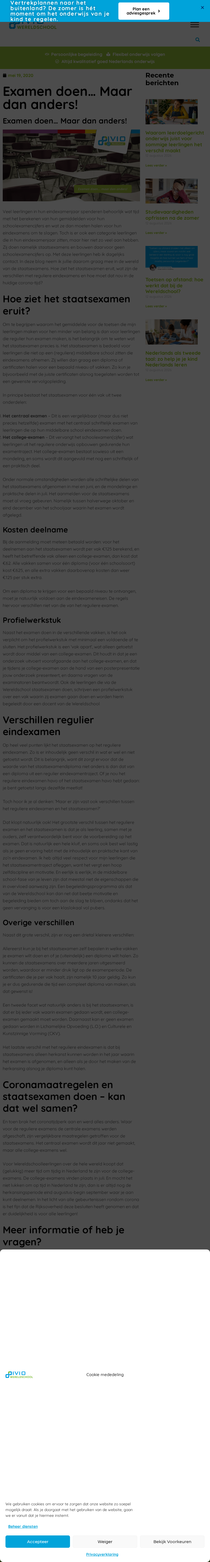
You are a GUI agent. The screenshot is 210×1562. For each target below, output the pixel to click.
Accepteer (37, 1541)
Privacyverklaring (102, 1554)
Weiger (105, 1541)
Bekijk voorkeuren (172, 1541)
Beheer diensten (23, 1526)
